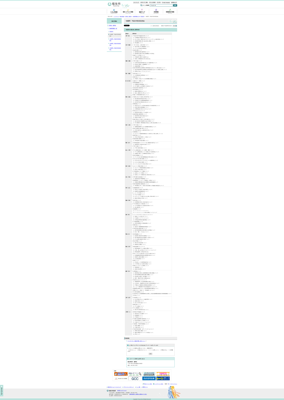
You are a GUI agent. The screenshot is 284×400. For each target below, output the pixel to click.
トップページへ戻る (158, 383)
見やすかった (133, 350)
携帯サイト (145, 387)
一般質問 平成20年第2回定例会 (115, 44)
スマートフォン (173, 383)
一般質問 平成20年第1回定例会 (115, 49)
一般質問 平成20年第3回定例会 (115, 39)
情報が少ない (164, 350)
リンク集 (138, 387)
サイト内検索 (145, 5)
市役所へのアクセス (122, 390)
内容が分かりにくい (142, 350)
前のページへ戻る (148, 383)
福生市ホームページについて (114, 387)
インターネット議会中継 (136, 341)
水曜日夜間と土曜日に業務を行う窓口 (138, 394)
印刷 (174, 25)
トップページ (116, 16)
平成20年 (142, 16)
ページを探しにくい (154, 350)
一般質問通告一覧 (136, 16)
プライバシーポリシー (129, 387)
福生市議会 (122, 16)
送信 (150, 353)
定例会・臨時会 (128, 16)
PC (168, 383)
